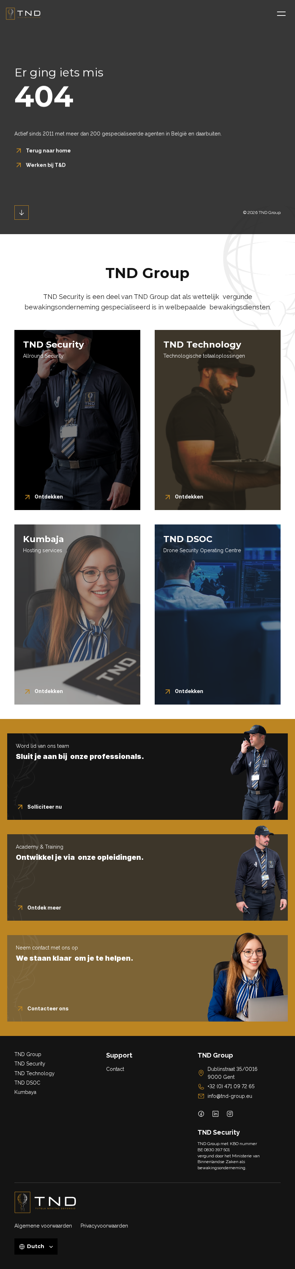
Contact (115, 1069)
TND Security (29, 1064)
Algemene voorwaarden (43, 1226)
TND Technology (34, 1073)
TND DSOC (27, 1083)
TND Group (27, 1054)
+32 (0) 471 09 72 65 (231, 1086)
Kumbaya (25, 1092)
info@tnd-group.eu (230, 1096)
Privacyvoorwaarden (104, 1226)
